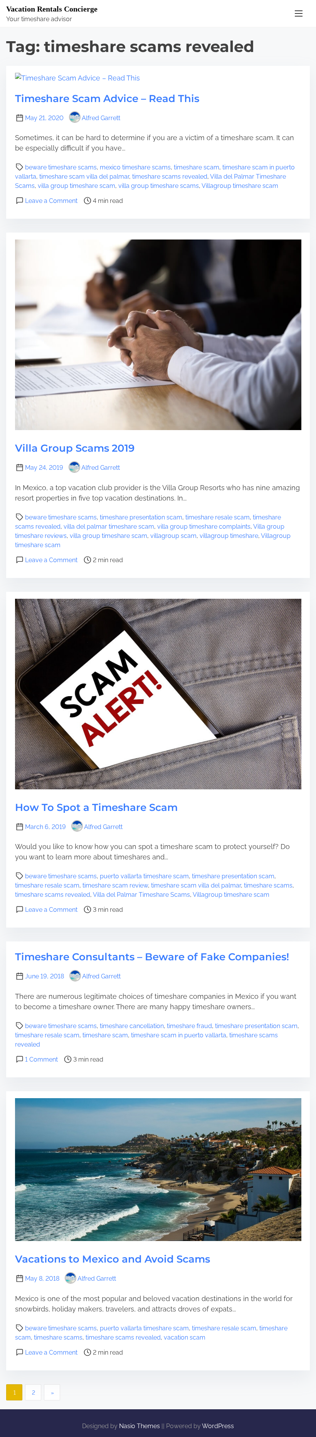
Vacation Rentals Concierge (51, 9)
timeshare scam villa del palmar (84, 176)
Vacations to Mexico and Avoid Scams (112, 1259)
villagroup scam (173, 535)
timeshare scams (268, 885)
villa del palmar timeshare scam (109, 526)
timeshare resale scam (217, 517)
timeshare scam (196, 167)
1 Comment (41, 1059)
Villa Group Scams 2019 (74, 448)
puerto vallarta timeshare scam (144, 876)
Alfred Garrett (101, 118)
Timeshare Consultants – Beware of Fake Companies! (152, 957)
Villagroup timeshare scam (240, 185)
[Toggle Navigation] (298, 13)
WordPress (218, 1426)
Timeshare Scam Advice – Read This (107, 98)
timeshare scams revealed (169, 176)
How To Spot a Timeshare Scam (96, 807)
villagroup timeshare (229, 535)
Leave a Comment (51, 200)
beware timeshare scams (61, 167)
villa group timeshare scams (158, 185)
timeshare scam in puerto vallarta (178, 1035)
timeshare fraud (189, 1026)
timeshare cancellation (132, 1026)
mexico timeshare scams (135, 167)
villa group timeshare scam (76, 185)
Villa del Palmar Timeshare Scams (141, 894)
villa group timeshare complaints (203, 526)
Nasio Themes (140, 1426)
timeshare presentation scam (141, 517)
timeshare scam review (115, 885)
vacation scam (184, 1337)
